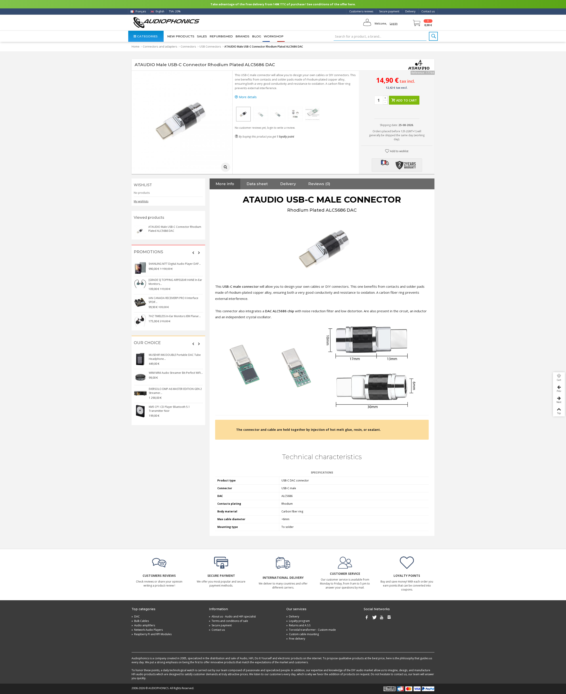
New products (180, 36)
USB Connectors (210, 46)
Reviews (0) (319, 184)
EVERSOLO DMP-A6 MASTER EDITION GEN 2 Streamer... (175, 391)
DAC (136, 616)
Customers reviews (361, 11)
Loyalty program (298, 621)
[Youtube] (381, 617)
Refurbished (221, 36)
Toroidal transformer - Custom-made (311, 630)
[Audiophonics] (166, 22)
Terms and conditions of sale (228, 621)
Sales (202, 36)
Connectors (188, 46)
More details (247, 97)
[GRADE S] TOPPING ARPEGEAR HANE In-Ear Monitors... (175, 282)
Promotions (148, 252)
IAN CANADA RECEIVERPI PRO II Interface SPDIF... (173, 300)
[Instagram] (389, 617)
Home (136, 46)
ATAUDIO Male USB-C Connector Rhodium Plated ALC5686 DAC (174, 229)
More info (225, 184)
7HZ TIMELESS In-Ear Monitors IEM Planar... (175, 316)
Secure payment (389, 11)
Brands (242, 36)
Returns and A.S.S (298, 625)
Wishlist (143, 185)
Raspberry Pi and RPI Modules (152, 634)
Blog (256, 36)
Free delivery (295, 638)
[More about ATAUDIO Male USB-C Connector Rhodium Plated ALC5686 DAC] (140, 231)
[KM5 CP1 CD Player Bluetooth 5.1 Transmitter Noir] (140, 411)
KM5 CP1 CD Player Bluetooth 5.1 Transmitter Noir (169, 409)
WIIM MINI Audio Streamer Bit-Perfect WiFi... (176, 373)
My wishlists (141, 201)
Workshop (273, 36)
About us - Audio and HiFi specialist (232, 616)
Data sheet (257, 184)
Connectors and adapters (160, 46)
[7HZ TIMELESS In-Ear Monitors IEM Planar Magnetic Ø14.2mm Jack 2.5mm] (140, 320)
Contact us (428, 11)
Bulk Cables (140, 621)
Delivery (410, 11)
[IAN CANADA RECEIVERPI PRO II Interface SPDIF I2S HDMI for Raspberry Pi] (140, 302)
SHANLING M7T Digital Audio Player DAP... (175, 264)
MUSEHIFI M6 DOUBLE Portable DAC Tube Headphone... (175, 357)
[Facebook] (366, 617)
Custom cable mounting (302, 634)
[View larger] (225, 167)
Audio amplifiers (143, 625)
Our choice (147, 343)
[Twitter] (374, 617)
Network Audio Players (147, 630)
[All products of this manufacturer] (419, 64)
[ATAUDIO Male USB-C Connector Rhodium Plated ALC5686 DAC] (243, 114)
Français (140, 11)
